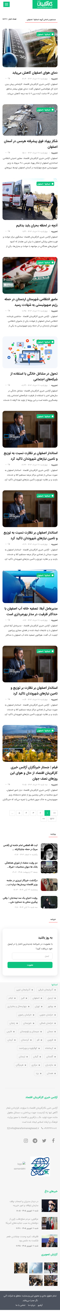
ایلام (11, 998)
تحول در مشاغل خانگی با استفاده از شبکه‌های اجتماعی (34, 376)
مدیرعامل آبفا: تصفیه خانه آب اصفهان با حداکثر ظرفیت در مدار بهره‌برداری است (31, 611)
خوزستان (27, 1023)
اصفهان (35, 998)
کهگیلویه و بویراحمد (28, 1048)
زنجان (12, 1023)
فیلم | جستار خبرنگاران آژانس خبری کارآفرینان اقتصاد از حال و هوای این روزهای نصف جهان (34, 772)
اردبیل (50, 998)
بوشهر (50, 1006)
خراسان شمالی (46, 1023)
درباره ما (31, 1305)
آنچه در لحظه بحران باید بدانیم (37, 225)
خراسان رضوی (25, 1015)
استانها (55, 985)
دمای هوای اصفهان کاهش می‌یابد (35, 72)
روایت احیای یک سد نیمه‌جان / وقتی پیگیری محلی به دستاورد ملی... (20, 900)
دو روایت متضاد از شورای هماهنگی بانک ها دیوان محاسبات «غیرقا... (21, 865)
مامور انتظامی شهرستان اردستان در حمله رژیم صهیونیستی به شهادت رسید (31, 302)
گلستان (49, 1057)
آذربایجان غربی (23, 990)
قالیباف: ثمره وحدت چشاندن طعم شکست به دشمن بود (22, 1239)
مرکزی (34, 1065)
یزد (37, 1073)
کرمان (10, 1040)
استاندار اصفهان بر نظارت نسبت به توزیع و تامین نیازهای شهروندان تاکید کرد (31, 456)
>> (43, 819)
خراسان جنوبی (46, 1015)
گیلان (35, 1057)
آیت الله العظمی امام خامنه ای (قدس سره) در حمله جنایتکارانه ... (20, 847)
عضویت (30, 965)
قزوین (50, 1040)
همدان (50, 1073)
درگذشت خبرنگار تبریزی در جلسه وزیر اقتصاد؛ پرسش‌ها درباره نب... (22, 882)
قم (38, 1040)
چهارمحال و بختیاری (17, 1006)
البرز (22, 998)
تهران (37, 1006)
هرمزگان (19, 1065)
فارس (9, 1031)
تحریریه (54, 78)
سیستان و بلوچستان (29, 1031)
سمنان (50, 1031)
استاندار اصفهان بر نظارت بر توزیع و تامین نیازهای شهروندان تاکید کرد (34, 690)
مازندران (49, 1065)
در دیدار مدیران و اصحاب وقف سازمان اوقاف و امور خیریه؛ (24, 1203)
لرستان (22, 1057)
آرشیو (40, 1305)
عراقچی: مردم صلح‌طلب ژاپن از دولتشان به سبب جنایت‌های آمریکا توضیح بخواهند (22, 1223)
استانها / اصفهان (44, 34)
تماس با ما (20, 1305)
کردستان (25, 1040)
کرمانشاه (49, 1048)
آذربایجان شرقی (45, 990)
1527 (52, 819)
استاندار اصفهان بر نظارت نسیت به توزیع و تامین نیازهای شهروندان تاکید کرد (31, 535)
